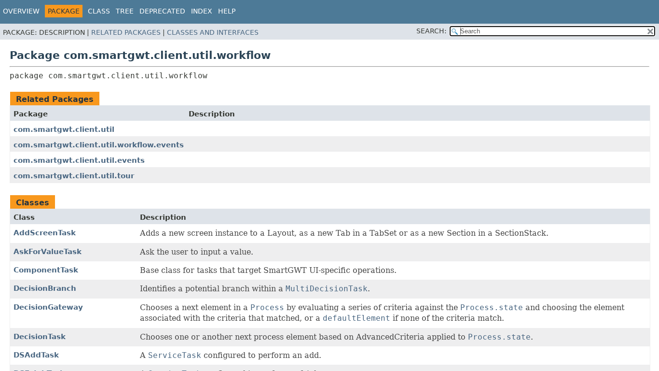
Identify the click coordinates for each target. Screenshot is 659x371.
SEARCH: (431, 31)
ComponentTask (46, 270)
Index (201, 11)
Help (226, 11)
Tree (125, 11)
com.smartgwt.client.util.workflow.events (99, 145)
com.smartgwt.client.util (64, 129)
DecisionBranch (45, 288)
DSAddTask (36, 355)
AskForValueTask (48, 251)
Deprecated (162, 11)
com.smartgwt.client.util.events (79, 160)
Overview (21, 11)
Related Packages (126, 32)
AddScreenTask (45, 232)
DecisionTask (40, 336)
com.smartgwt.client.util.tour (74, 175)
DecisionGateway (48, 307)
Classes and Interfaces (213, 32)
